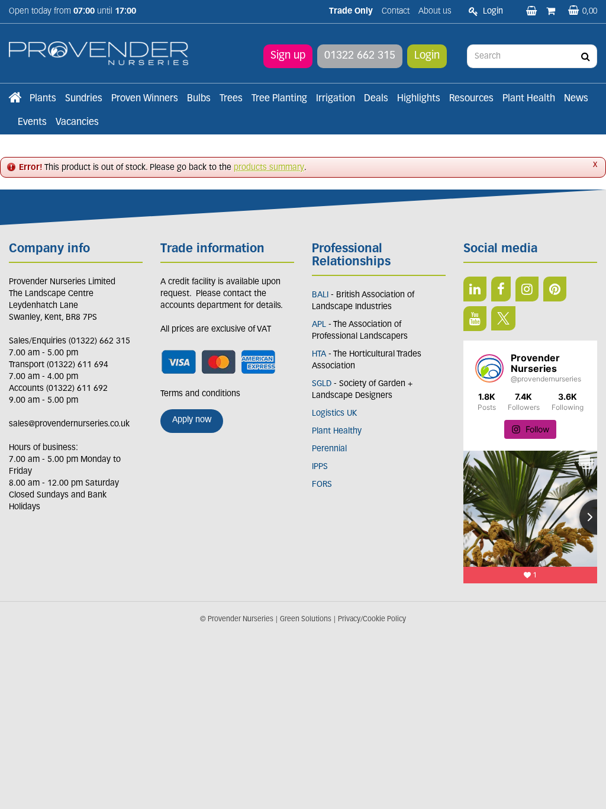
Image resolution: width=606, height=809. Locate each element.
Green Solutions (305, 619)
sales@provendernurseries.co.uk (69, 424)
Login (427, 56)
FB (501, 289)
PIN (554, 289)
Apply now (191, 420)
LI (474, 289)
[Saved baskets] (532, 12)
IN (527, 289)
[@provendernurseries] (489, 368)
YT (474, 318)
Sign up (287, 56)
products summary (269, 167)
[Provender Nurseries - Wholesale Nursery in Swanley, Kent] (98, 53)
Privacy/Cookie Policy (372, 619)
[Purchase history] (551, 12)
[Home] (15, 99)
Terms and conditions (200, 394)
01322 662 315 (359, 56)
